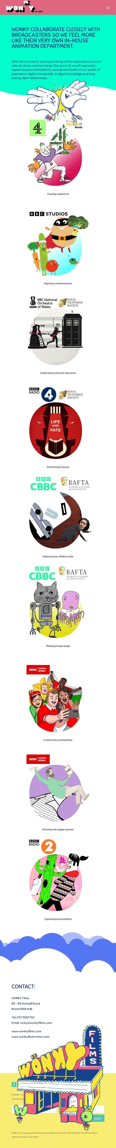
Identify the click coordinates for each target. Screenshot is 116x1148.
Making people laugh (58, 645)
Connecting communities (58, 739)
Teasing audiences (58, 193)
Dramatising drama (58, 466)
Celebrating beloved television (58, 372)
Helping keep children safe (58, 556)
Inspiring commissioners (58, 283)
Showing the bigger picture (58, 829)
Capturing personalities (58, 918)
